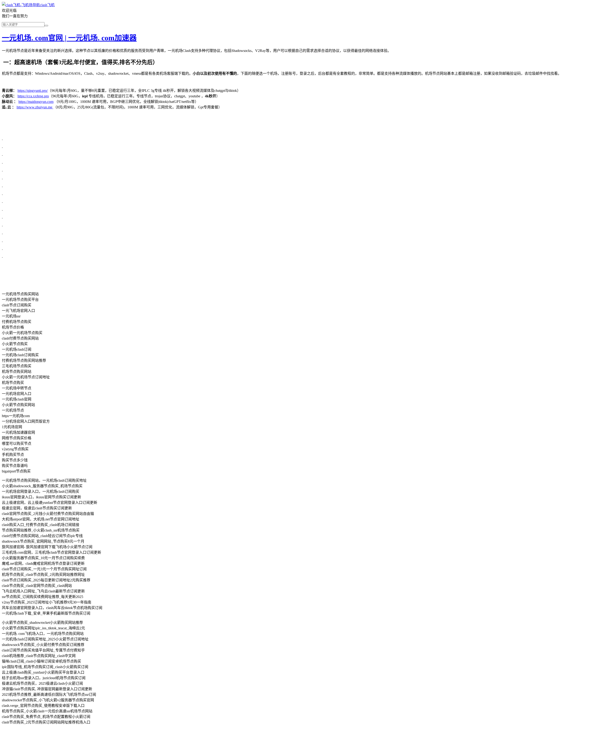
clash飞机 (47, 5)
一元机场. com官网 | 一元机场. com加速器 (69, 38)
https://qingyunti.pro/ (33, 91)
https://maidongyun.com (35, 102)
